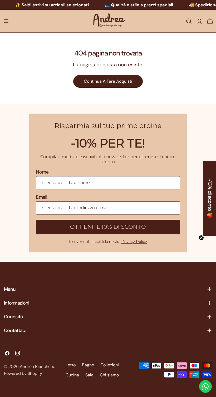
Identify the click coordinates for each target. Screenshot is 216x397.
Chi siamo (109, 375)
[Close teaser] (201, 237)
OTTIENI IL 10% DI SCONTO (108, 226)
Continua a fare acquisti (108, 81)
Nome (42, 172)
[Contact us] (205, 386)
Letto (71, 365)
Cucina (72, 375)
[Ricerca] (189, 21)
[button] (209, 198)
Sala (89, 375)
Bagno (88, 365)
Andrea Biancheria (38, 366)
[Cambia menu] (6, 21)
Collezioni (109, 365)
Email (41, 197)
